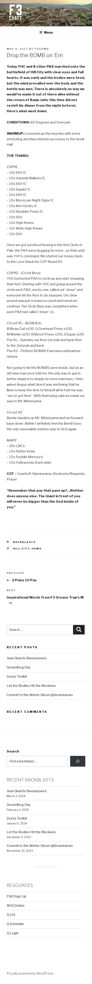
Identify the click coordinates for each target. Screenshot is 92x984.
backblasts (24, 542)
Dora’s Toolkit (17, 677)
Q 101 (11, 915)
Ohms (36, 548)
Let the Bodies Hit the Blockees (31, 686)
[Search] (77, 761)
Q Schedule (15, 924)
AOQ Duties (16, 906)
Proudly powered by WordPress (30, 973)
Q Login (13, 933)
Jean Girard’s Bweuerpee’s (27, 658)
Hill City (21, 548)
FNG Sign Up (16, 896)
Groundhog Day (19, 667)
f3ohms (41, 48)
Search (13, 751)
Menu (48, 32)
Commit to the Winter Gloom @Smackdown (40, 695)
